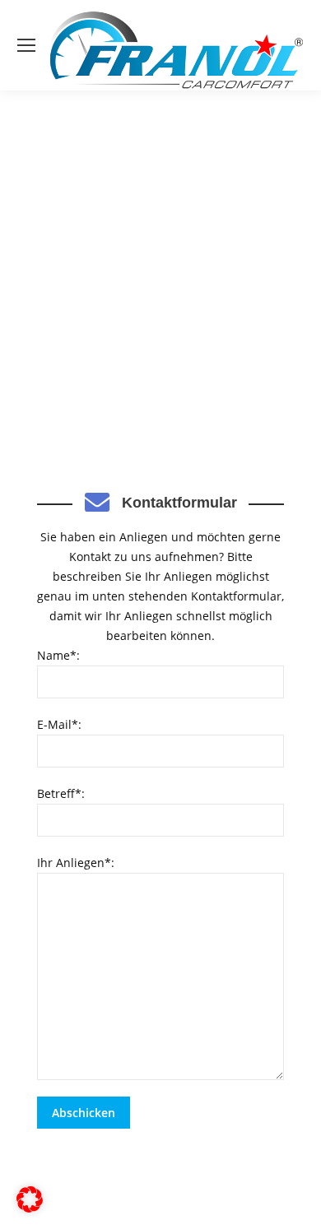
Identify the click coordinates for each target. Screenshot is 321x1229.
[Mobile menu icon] (26, 45)
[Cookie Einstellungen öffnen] (29, 1208)
